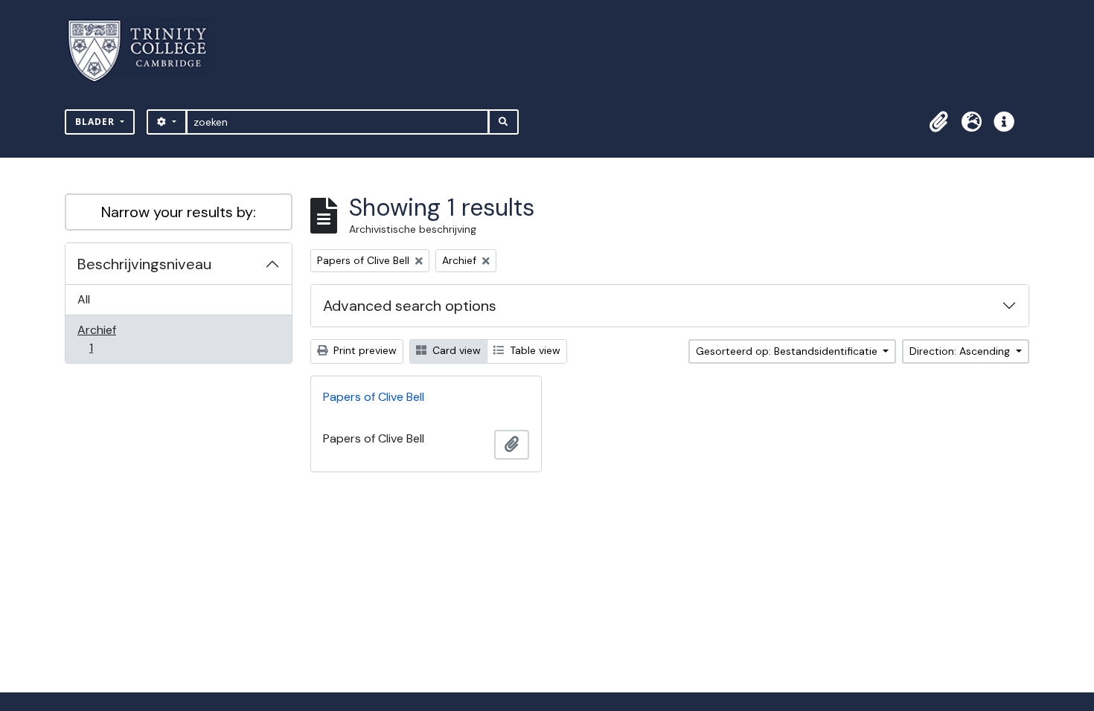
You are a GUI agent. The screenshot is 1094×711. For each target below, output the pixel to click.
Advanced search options (409, 305)
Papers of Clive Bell (373, 397)
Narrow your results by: (178, 212)
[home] (146, 51)
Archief (101, 338)
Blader (96, 121)
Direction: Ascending (961, 351)
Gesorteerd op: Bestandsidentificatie (788, 351)
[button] (938, 122)
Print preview (363, 350)
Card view (455, 350)
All (83, 299)
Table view (533, 350)
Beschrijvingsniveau (144, 264)
